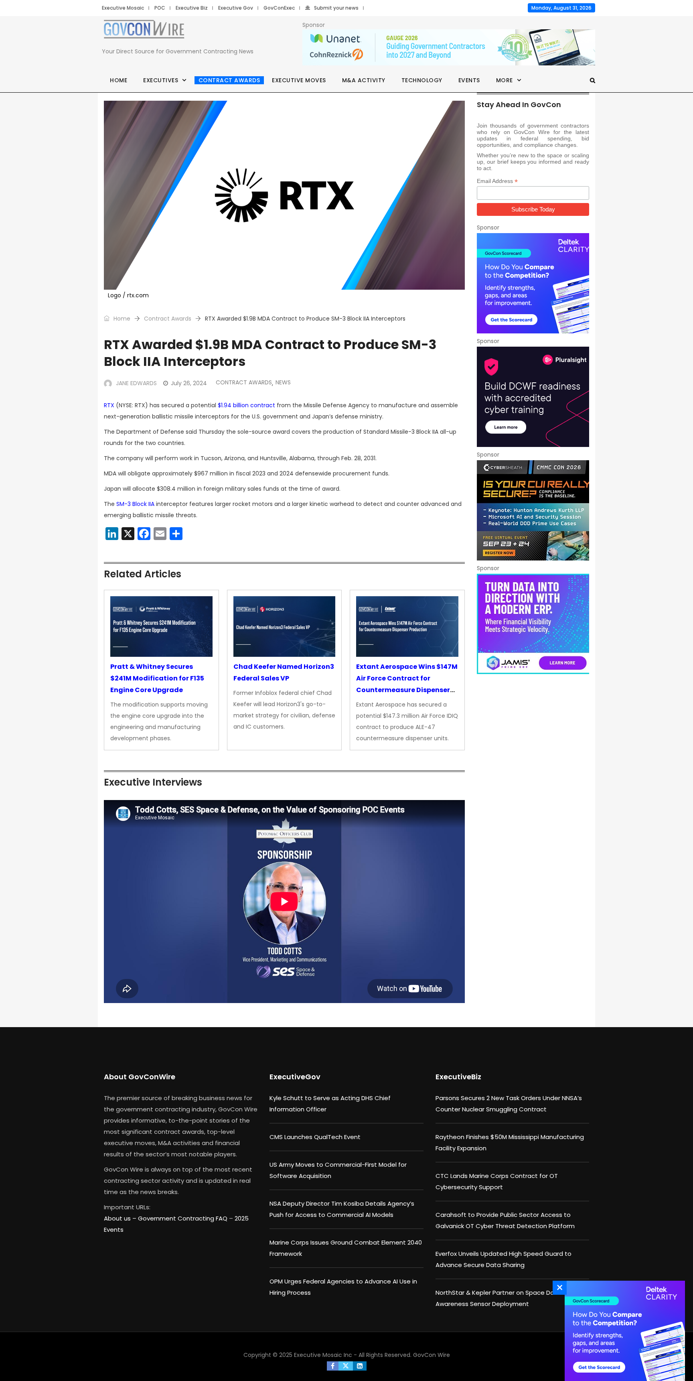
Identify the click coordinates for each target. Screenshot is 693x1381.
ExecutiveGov (295, 1077)
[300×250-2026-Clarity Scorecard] (533, 283)
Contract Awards (229, 80)
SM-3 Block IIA (135, 504)
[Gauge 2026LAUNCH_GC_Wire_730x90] (448, 48)
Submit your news (336, 7)
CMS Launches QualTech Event (315, 1137)
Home (118, 80)
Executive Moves (299, 80)
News (283, 382)
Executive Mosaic (123, 7)
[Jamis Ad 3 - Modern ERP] (533, 624)
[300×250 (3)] (533, 397)
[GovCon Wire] (144, 31)
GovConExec (279, 7)
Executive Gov (235, 7)
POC (159, 7)
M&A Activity (363, 80)
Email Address (497, 181)
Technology (421, 80)
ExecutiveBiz (458, 1077)
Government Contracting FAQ (183, 1218)
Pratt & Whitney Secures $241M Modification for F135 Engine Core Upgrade (157, 678)
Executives (160, 80)
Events (469, 80)
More (504, 80)
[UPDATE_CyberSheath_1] (533, 510)
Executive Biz (192, 7)
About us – (121, 1218)
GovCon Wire (431, 1355)
